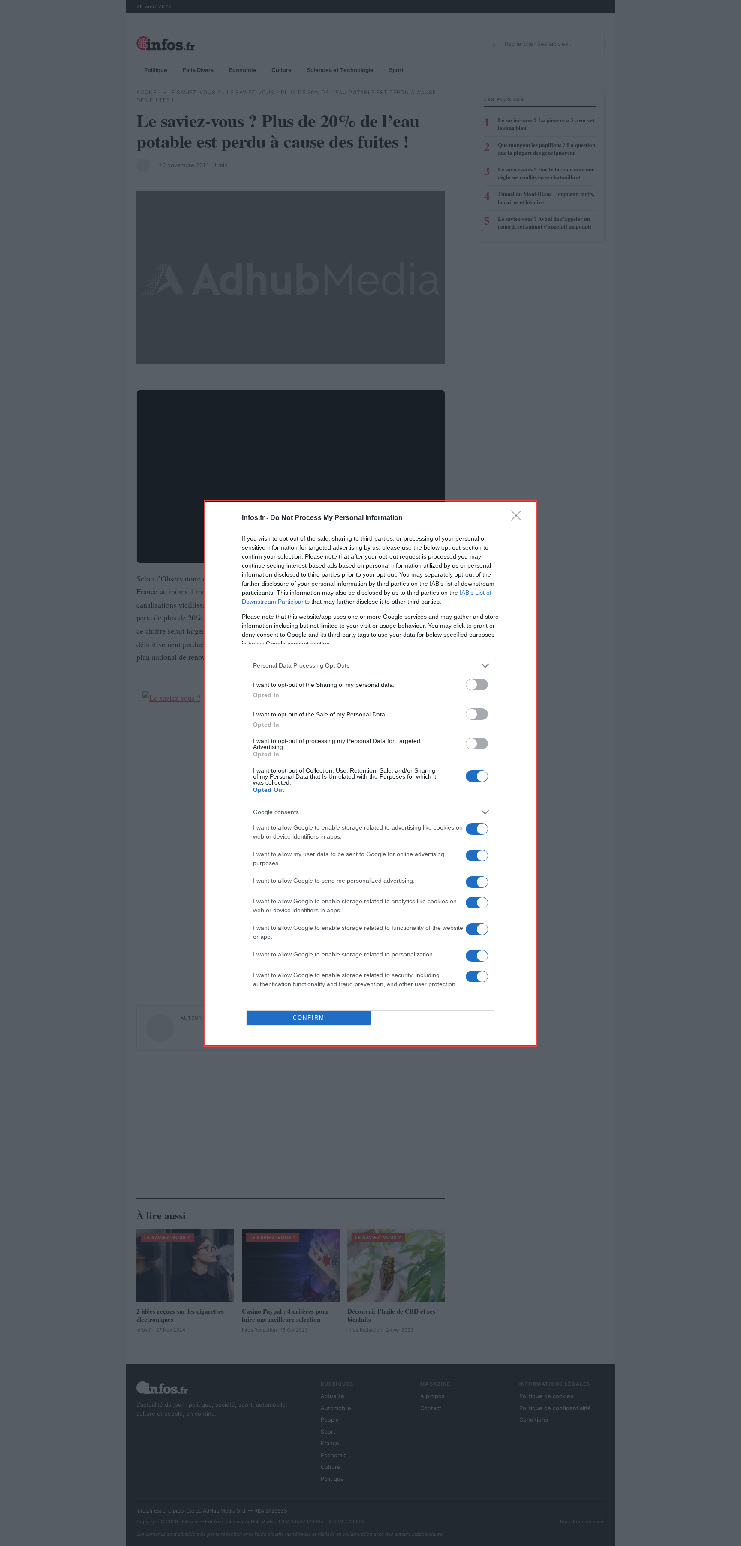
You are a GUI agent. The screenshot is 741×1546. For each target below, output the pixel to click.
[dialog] (370, 773)
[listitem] (370, 665)
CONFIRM (309, 1017)
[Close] (519, 518)
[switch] (477, 684)
